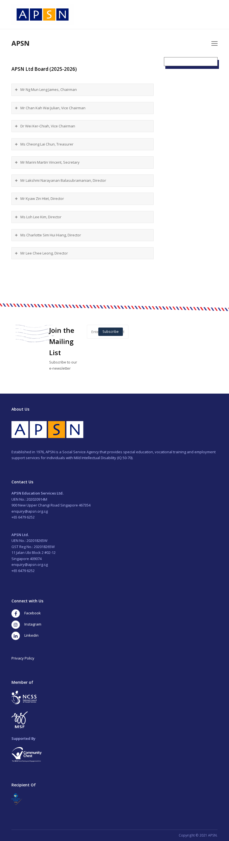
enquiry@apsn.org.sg (29, 511)
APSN (20, 43)
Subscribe (110, 331)
